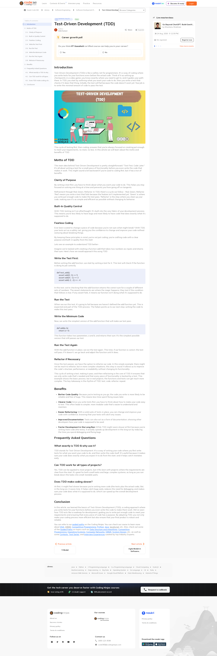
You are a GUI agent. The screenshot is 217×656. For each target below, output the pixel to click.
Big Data (105, 570)
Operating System (119, 570)
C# (145, 570)
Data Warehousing (135, 573)
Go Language (135, 570)
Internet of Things (152, 573)
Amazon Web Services (79, 573)
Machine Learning (77, 570)
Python (81, 567)
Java (73, 567)
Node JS (156, 567)
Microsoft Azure (97, 573)
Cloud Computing (142, 567)
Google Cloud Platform (115, 573)
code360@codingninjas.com (109, 645)
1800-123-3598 (104, 641)
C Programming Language (97, 567)
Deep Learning (93, 570)
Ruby (152, 570)
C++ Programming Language (121, 567)
